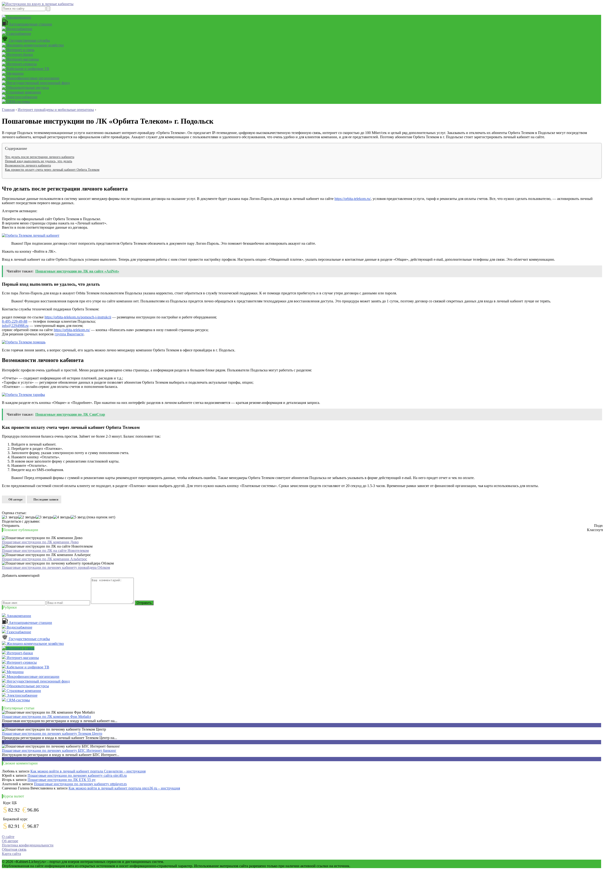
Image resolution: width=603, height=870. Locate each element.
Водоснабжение (19, 29)
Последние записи (45, 499)
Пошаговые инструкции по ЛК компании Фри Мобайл (46, 717)
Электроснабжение (21, 97)
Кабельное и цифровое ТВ (27, 69)
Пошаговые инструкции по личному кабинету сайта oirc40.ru (77, 775)
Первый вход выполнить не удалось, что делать (38, 161)
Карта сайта (11, 854)
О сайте (8, 837)
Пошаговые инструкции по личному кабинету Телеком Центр (52, 734)
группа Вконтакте (69, 334)
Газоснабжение (18, 34)
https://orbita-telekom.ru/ (352, 199)
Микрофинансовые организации (32, 78)
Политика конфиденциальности (27, 845)
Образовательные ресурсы (27, 87)
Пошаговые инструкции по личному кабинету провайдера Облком (56, 567)
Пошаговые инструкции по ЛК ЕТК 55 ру (62, 780)
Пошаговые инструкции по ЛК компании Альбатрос (44, 559)
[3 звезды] (44, 517)
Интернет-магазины (22, 59)
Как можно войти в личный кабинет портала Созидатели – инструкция (88, 771)
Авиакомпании (18, 17)
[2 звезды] (27, 517)
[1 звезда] (10, 517)
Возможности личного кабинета (28, 165)
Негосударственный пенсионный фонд (38, 83)
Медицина (15, 73)
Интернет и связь (20, 50)
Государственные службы (29, 40)
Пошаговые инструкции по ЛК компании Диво (40, 542)
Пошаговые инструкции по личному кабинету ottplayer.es (80, 784)
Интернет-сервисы (21, 64)
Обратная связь (14, 849)
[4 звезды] (62, 517)
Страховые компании (23, 92)
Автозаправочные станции (30, 24)
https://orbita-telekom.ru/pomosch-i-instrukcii (78, 317)
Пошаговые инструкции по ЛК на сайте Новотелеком (45, 551)
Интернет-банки (19, 55)
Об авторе (15, 499)
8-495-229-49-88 (14, 321)
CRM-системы (18, 102)
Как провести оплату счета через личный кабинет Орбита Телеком (52, 169)
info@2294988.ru (15, 326)
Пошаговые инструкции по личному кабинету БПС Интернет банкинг (59, 750)
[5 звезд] (78, 517)
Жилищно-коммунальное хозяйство (35, 45)
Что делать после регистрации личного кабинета (39, 157)
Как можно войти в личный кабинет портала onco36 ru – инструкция (124, 788)
